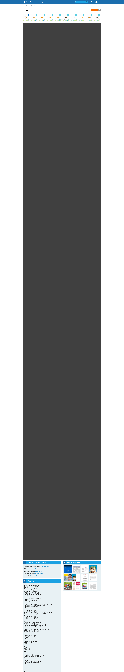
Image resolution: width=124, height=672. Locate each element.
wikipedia (44, 566)
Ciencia (28, 5)
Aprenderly (29, 2)
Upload (92, 2)
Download (94, 10)
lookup (48, 566)
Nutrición (39, 5)
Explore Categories (40, 2)
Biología (33, 5)
